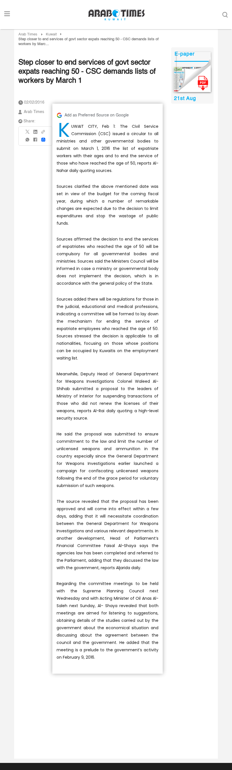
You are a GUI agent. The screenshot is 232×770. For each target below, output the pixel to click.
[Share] (43, 140)
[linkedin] (35, 134)
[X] (28, 133)
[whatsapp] (28, 141)
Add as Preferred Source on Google (97, 115)
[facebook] (35, 141)
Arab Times (27, 34)
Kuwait (51, 34)
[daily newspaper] (192, 79)
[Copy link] (43, 133)
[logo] (116, 14)
